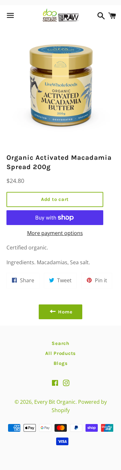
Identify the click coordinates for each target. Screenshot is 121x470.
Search (60, 343)
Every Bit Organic (55, 401)
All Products (60, 353)
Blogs (61, 363)
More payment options (55, 233)
